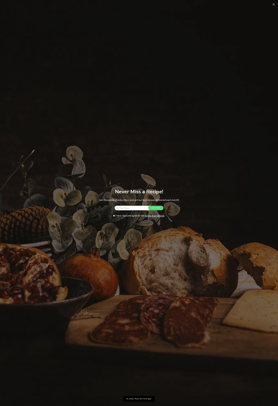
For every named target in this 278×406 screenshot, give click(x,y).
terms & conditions (154, 215)
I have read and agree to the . (140, 215)
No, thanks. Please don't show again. (139, 399)
